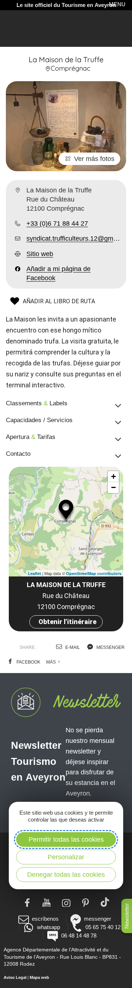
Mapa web (39, 977)
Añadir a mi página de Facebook (58, 273)
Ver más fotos (94, 158)
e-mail (72, 647)
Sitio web (39, 254)
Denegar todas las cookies (66, 874)
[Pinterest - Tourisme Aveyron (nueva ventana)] (86, 902)
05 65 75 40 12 (103, 927)
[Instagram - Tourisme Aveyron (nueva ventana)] (66, 902)
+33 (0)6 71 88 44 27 (57, 223)
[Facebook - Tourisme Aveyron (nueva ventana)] (27, 902)
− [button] (113, 487)
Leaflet (34, 573)
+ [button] (113, 476)
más (51, 662)
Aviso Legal (15, 977)
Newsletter (127, 916)
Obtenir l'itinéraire (67, 622)
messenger (110, 647)
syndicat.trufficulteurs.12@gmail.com (73, 238)
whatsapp (48, 927)
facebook (27, 662)
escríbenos (45, 919)
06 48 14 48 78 (78, 935)
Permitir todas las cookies (66, 839)
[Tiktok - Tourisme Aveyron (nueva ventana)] (105, 902)
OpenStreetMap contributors (93, 573)
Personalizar (66, 857)
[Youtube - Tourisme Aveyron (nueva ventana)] (47, 902)
